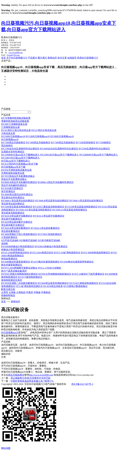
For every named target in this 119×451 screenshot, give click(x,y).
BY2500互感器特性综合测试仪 (94, 148)
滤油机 (4, 243)
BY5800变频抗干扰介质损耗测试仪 (19, 234)
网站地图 (5, 448)
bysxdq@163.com (13, 55)
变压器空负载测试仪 (11, 219)
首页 (3, 58)
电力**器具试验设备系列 (14, 271)
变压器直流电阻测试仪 (12, 213)
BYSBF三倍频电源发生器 (14, 124)
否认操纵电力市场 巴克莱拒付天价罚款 (30, 378)
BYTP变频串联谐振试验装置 (15, 118)
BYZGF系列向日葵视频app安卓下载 (19, 164)
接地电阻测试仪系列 (11, 280)
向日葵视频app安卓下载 (13, 167)
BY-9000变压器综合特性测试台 (17, 194)
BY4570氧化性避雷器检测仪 (45, 262)
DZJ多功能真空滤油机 (49, 240)
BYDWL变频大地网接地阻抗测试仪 (19, 274)
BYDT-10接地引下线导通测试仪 (88, 274)
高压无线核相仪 (16, 375)
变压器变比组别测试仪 (12, 203)
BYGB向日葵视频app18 (38, 136)
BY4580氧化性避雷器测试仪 (15, 262)
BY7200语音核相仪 (85, 142)
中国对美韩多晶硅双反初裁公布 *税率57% (32, 381)
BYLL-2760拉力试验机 (49, 268)
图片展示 (42, 58)
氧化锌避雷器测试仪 (11, 265)
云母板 (12, 292)
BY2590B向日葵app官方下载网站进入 (20, 154)
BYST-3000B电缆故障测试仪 (95, 252)
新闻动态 (52, 58)
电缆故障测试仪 (9, 258)
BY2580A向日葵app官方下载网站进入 (20, 158)
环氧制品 (46, 292)
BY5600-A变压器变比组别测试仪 (86, 200)
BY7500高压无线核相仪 (13, 142)
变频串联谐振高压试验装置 (15, 121)
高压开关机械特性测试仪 (14, 185)
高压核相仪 (7, 145)
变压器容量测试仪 (10, 231)
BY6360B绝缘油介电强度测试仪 (17, 246)
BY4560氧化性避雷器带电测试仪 (77, 262)
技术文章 (62, 58)
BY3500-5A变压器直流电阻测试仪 (69, 210)
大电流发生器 (8, 133)
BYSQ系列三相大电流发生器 (16, 130)
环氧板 (37, 292)
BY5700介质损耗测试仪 (50, 234)
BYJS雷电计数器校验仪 (75, 286)
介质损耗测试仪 (9, 237)
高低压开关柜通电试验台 (14, 179)
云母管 (4, 292)
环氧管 (29, 292)
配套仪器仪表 (8, 289)
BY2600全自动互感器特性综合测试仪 (59, 148)
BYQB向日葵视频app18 (13, 136)
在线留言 (72, 58)
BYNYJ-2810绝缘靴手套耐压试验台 (19, 268)
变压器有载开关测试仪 (12, 225)
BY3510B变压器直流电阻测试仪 (81, 206)
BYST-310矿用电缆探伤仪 (67, 252)
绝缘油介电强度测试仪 (12, 249)
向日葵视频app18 (9, 139)
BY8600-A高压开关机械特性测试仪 (56, 182)
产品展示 (32, 58)
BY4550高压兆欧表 (53, 286)
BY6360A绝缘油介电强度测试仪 (51, 246)
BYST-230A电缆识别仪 (41, 252)
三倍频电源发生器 (10, 127)
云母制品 (21, 292)
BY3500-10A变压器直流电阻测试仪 (34, 210)
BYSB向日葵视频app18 (62, 136)
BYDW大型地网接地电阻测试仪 (54, 274)
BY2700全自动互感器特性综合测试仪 (20, 148)
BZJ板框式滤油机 (28, 240)
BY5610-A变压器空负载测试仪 (48, 216)
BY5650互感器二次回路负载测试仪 (19, 283)
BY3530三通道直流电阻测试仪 (48, 206)
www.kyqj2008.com (16, 53)
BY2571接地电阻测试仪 (30, 277)
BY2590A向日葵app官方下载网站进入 (59, 154)
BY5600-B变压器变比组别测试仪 (52, 200)
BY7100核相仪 (103, 142)
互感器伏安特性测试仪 (12, 151)
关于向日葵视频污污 (16, 58)
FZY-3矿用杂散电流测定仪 (29, 286)
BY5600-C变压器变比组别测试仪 (18, 200)
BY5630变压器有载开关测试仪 (16, 222)
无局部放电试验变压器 (12, 173)
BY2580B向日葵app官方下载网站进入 (98, 154)
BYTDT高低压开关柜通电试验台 (18, 176)
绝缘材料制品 (8, 295)
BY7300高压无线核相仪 (63, 142)
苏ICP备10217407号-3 (82, 384)
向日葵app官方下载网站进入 (15, 161)
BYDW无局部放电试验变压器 (16, 170)
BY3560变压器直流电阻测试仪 (16, 206)
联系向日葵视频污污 (87, 58)
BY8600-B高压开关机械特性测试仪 (19, 182)
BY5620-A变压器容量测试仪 (45, 228)
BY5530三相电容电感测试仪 (83, 283)
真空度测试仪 (8, 191)
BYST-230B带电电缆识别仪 (15, 252)
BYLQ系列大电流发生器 (43, 130)
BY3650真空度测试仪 (12, 188)
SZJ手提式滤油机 (10, 240)
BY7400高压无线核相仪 (38, 142)
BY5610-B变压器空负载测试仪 (16, 216)
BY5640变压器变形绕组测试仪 (53, 283)
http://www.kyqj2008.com (41, 375)
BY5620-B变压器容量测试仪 (15, 228)
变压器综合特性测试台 (12, 197)
